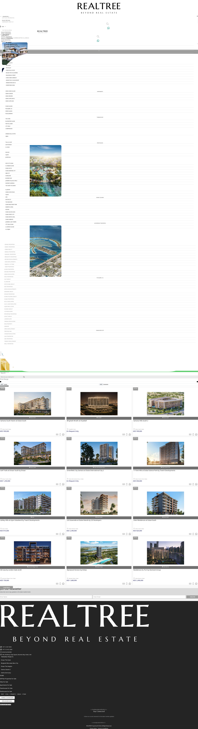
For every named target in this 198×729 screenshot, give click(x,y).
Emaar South (33, 467)
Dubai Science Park (166, 467)
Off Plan (2, 388)
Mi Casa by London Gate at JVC (11, 570)
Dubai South (33, 417)
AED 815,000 (4, 531)
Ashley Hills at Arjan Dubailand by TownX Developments (20, 520)
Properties (5, 16)
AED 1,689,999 (72, 580)
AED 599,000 (4, 431)
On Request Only (73, 431)
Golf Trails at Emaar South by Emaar (13, 470)
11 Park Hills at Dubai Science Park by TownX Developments (154, 470)
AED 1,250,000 (5, 481)
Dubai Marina (166, 567)
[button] (6, 587)
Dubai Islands (99, 517)
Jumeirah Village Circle (33, 567)
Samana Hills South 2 (140, 421)
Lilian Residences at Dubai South (144, 520)
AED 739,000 (4, 580)
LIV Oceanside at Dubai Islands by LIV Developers (84, 520)
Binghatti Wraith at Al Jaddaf (77, 421)
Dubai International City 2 (99, 467)
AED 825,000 (137, 531)
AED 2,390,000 (72, 531)
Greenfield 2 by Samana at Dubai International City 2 (85, 470)
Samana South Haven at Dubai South (13, 421)
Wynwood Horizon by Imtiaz (77, 570)
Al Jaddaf (99, 417)
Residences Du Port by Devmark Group (147, 570)
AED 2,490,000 (138, 580)
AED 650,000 (137, 481)
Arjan (33, 517)
